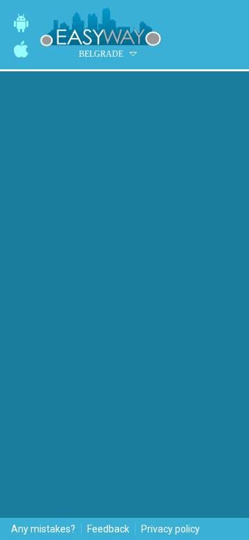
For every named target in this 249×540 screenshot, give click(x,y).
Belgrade (101, 54)
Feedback (108, 528)
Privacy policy (170, 528)
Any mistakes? (43, 528)
